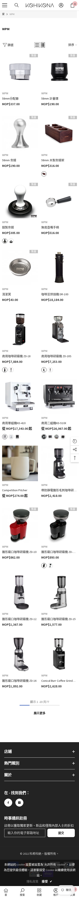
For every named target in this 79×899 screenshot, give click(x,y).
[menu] (4, 5)
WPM (12, 14)
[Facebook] (8, 803)
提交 (61, 833)
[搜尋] (16, 5)
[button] (37, 45)
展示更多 (40, 713)
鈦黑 (63, 436)
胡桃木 (44, 173)
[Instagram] (19, 803)
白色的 (11, 241)
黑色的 (4, 241)
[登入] (61, 5)
